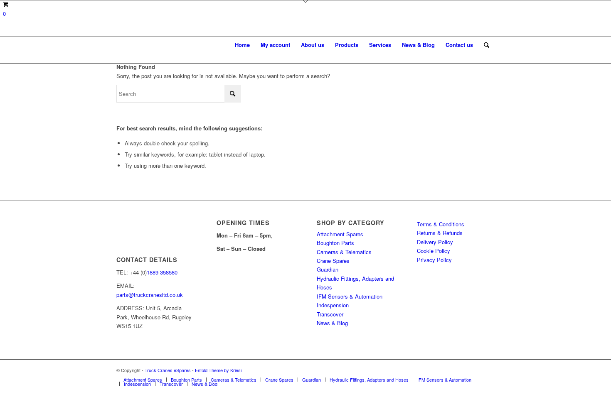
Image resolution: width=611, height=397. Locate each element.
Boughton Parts (335, 243)
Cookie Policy (433, 251)
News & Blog (332, 323)
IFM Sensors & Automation (349, 296)
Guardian (327, 269)
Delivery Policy (435, 242)
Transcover (330, 314)
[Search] (486, 45)
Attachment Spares (340, 234)
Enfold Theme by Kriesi (218, 370)
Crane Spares (333, 261)
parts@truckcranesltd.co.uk (149, 295)
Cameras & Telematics (344, 252)
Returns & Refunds (440, 233)
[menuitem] (242, 45)
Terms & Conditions (440, 224)
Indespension (333, 305)
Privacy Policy (434, 260)
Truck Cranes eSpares (168, 370)
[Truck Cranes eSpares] (178, 45)
